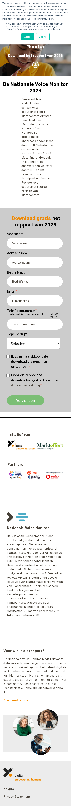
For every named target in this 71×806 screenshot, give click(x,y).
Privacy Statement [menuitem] (16, 796)
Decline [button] (43, 36)
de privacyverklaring (25, 385)
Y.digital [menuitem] (9, 789)
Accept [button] (27, 36)
